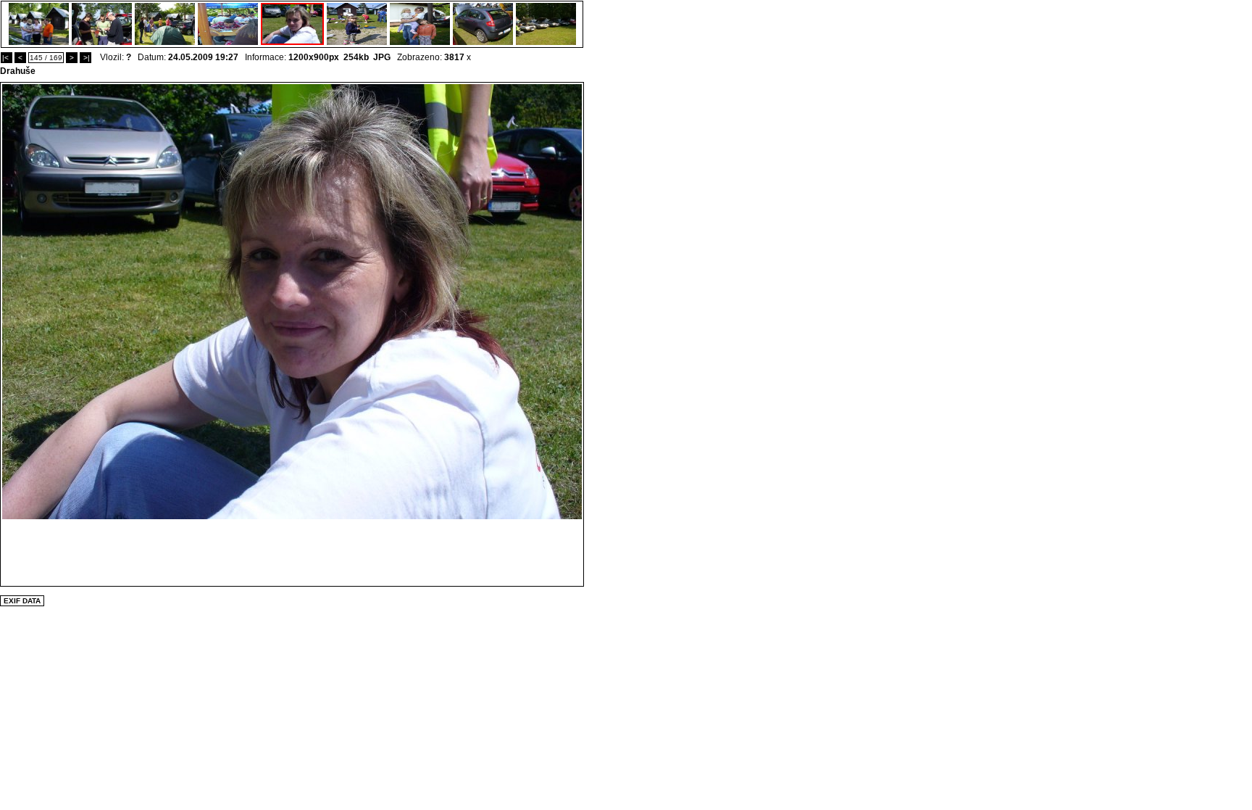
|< (6, 58)
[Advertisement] (292, 551)
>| (85, 58)
